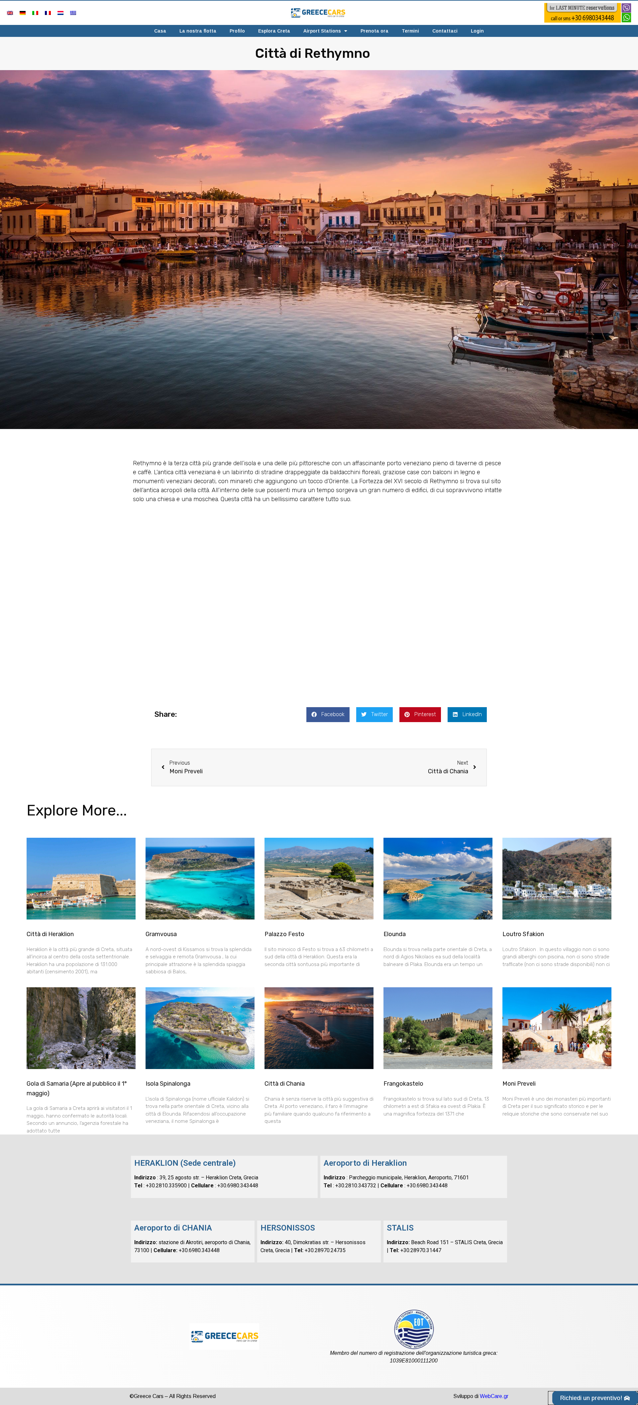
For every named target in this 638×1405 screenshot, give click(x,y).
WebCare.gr (494, 1396)
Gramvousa (161, 934)
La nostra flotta (197, 31)
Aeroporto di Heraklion (365, 1163)
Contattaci (445, 31)
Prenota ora (374, 31)
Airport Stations (322, 31)
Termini (410, 31)
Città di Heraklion (50, 934)
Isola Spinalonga (168, 1083)
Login (477, 31)
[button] (328, 714)
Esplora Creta (274, 31)
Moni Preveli (519, 1083)
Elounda (394, 934)
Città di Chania (285, 1083)
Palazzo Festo (284, 934)
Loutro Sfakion (523, 934)
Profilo (237, 31)
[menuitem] (10, 12)
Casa (160, 31)
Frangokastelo (403, 1083)
